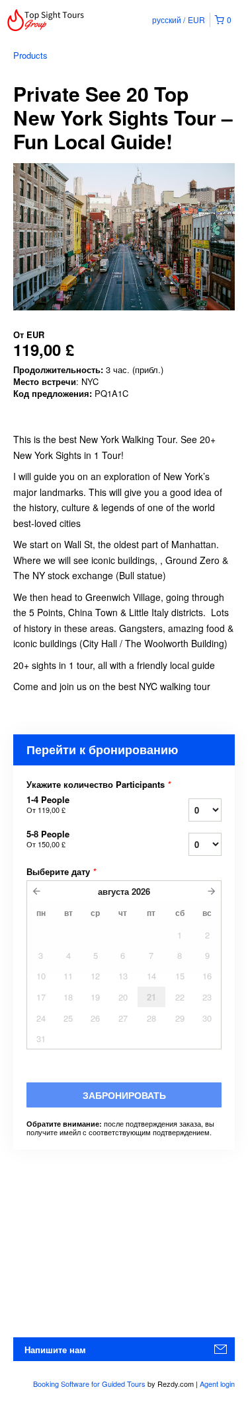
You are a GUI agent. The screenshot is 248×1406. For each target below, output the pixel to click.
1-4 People (47, 804)
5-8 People (47, 838)
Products (30, 55)
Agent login (217, 1383)
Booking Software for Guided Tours (90, 1383)
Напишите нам (55, 1349)
